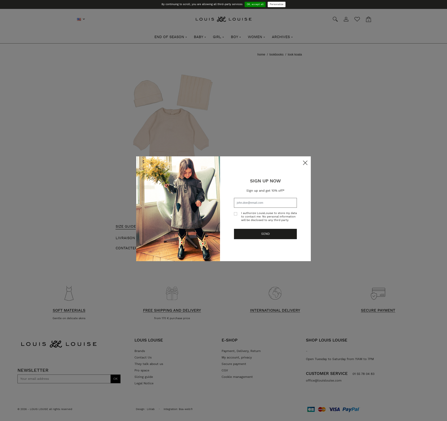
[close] (304, 163)
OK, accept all (255, 4)
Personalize (276, 4)
